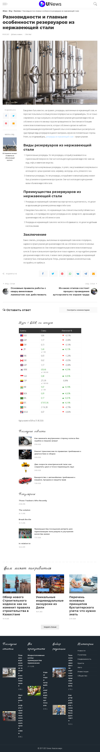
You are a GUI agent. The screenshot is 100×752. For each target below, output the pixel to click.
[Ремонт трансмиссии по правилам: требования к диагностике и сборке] (25, 454)
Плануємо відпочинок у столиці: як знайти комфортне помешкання (21, 670)
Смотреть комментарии (78, 310)
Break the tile (25, 519)
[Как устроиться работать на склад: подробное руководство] (59, 710)
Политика (10, 590)
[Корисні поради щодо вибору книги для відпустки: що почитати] (34, 691)
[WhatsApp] (70, 273)
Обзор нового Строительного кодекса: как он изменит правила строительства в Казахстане (16, 605)
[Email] (13, 123)
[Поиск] (94, 4)
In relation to (24, 543)
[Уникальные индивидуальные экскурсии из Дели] (50, 583)
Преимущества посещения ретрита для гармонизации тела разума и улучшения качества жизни (53, 531)
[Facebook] (6, 116)
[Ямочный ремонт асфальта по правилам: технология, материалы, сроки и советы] (9, 716)
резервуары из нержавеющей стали (59, 136)
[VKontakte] (78, 273)
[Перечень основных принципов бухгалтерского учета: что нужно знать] (83, 583)
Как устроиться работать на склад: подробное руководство (71, 708)
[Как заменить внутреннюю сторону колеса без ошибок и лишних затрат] (25, 441)
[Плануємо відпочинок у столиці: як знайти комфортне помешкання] (9, 672)
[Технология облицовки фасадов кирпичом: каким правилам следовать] (59, 672)
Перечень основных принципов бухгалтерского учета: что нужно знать (82, 605)
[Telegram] (85, 273)
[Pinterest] (6, 123)
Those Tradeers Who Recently (33, 501)
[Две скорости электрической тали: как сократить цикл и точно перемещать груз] (25, 467)
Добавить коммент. (17, 34)
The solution (24, 510)
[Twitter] (13, 116)
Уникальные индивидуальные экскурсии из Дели (50, 602)
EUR (31, 420)
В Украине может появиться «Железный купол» (10, 157)
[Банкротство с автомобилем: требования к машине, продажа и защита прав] (25, 480)
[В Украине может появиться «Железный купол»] (10, 144)
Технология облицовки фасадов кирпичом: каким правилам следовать (71, 670)
